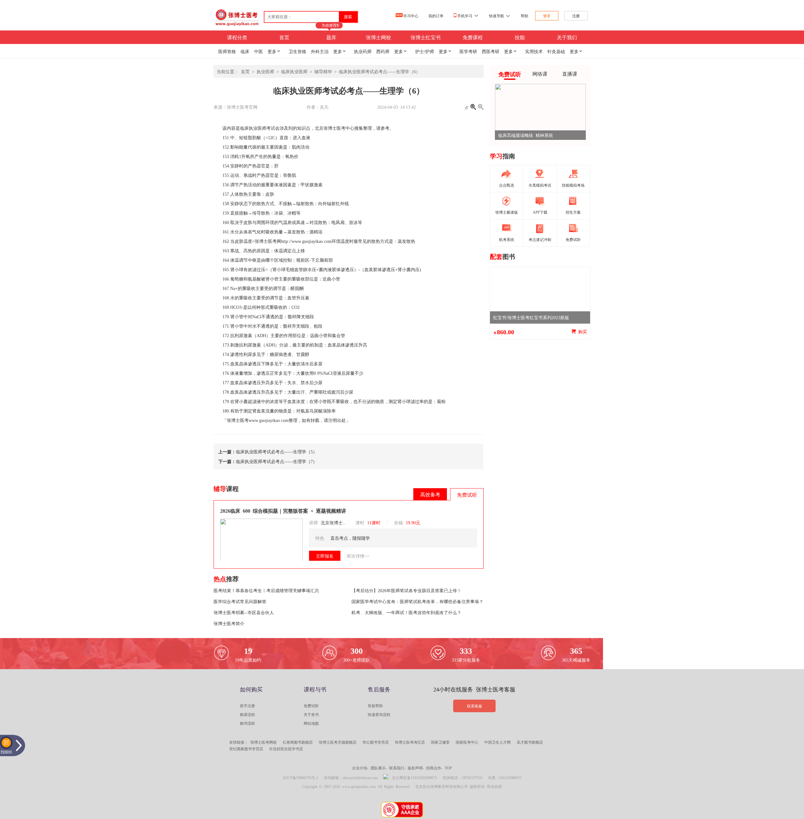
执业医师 (265, 71)
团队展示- (379, 768)
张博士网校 (378, 37)
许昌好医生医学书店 (286, 749)
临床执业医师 (294, 71)
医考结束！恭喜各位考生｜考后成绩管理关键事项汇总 (266, 590)
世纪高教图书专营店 (246, 749)
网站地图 (311, 723)
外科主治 (320, 51)
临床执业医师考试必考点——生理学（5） (276, 451)
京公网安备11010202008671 (414, 777)
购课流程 (247, 714)
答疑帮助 (375, 705)
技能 (520, 37)
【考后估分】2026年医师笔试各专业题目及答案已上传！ (406, 590)
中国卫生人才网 (497, 742)
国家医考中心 (467, 742)
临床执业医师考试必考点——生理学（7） (276, 461)
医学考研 (468, 51)
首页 (284, 37)
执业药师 (363, 51)
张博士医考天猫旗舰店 (337, 742)
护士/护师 (424, 51)
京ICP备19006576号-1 (300, 777)
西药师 (382, 51)
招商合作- (434, 768)
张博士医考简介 (229, 623)
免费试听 (311, 705)
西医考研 (490, 51)
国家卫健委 (440, 742)
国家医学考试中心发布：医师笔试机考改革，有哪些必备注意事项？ (417, 601)
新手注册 (247, 705)
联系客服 (474, 706)
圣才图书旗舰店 (530, 742)
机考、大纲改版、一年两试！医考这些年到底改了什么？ (406, 612)
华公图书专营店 (375, 742)
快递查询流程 (379, 714)
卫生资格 (297, 51)
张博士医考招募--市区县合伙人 (244, 612)
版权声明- (416, 768)
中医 (258, 51)
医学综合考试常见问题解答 (240, 601)
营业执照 (494, 786)
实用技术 (534, 51)
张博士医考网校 (263, 742)
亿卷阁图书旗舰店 (298, 742)
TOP (448, 768)
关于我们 (567, 37)
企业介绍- (360, 768)
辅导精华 (323, 71)
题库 (331, 37)
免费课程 (473, 37)
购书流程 (247, 723)
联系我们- (397, 768)
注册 (576, 16)
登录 (547, 16)
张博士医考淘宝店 (410, 742)
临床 (245, 51)
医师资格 (227, 51)
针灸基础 (556, 51)
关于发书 (311, 714)
